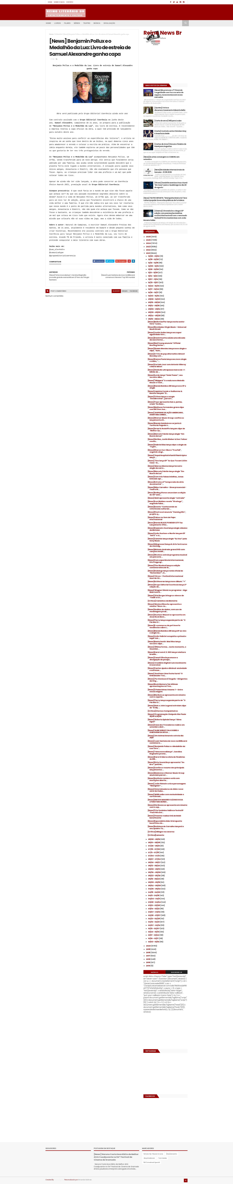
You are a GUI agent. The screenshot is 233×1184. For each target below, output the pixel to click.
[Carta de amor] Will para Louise (167, 120)
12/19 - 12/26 (153, 259)
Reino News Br (162, 32)
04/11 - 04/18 (153, 895)
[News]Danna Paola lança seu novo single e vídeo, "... (167, 360)
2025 (148, 240)
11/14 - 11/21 (153, 276)
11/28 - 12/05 (153, 269)
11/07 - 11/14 (153, 279)
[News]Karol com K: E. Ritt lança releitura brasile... (167, 653)
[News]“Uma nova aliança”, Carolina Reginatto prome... (165, 752)
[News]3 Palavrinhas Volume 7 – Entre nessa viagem (165, 690)
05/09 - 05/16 (154, 882)
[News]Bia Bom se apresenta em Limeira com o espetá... (166, 696)
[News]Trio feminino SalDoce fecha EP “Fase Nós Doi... (165, 811)
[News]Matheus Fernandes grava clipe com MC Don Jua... (166, 408)
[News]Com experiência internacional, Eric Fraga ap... (166, 561)
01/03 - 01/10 (153, 942)
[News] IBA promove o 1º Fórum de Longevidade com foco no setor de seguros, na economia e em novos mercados (168, 93)
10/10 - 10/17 (153, 292)
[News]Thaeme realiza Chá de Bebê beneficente (164, 817)
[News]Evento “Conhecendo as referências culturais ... (162, 508)
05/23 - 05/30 (154, 875)
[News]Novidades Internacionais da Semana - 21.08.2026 (169, 171)
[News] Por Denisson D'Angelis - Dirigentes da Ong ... (167, 680)
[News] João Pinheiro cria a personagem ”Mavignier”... (167, 784)
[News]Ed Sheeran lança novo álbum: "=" (167, 581)
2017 (148, 956)
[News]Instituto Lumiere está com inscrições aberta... (164, 779)
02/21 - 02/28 (154, 918)
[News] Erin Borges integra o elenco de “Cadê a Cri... (166, 596)
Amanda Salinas (85, 1180)
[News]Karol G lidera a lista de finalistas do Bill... (166, 758)
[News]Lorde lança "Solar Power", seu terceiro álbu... (165, 376)
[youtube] (177, 2)
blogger (116, 291)
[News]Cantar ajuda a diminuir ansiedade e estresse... (167, 669)
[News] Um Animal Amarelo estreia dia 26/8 (165, 736)
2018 (148, 952)
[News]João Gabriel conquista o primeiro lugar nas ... (167, 637)
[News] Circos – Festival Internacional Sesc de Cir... (165, 577)
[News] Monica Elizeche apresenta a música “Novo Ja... (164, 605)
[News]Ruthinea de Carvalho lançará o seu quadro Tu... (166, 827)
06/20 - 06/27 (154, 862)
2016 (148, 959)
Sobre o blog (59, 2)
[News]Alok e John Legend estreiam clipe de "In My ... (167, 706)
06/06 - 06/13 (154, 869)
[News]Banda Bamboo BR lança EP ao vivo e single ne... (167, 632)
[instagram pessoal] (183, 2)
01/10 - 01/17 (153, 938)
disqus (124, 291)
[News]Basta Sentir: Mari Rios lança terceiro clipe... (164, 642)
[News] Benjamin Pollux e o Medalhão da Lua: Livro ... (166, 747)
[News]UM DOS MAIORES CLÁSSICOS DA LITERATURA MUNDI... (165, 801)
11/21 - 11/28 (153, 272)
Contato (69, 2)
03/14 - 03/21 (154, 908)
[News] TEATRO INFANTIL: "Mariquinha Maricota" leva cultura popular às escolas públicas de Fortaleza (165, 199)
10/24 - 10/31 (153, 286)
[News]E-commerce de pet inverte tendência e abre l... (164, 626)
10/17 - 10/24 (153, 289)
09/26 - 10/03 (154, 299)
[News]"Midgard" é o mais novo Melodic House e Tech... (166, 381)
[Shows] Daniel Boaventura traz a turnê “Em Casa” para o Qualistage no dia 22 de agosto (170, 185)
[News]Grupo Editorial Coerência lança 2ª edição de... (167, 586)
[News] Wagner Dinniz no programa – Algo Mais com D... (167, 591)
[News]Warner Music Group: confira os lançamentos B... (166, 419)
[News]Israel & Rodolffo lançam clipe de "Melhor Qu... (166, 429)
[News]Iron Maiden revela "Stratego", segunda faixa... (165, 502)
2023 (148, 246)
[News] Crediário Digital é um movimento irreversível (167, 664)
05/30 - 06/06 (154, 872)
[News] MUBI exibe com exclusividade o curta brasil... (166, 795)
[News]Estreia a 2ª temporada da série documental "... (166, 483)
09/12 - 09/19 (154, 305)
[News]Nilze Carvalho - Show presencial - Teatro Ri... (167, 488)
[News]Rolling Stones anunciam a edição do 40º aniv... (167, 493)
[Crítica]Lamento (156, 835)
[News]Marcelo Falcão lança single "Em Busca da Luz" (166, 472)
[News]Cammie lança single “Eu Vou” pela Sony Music (167, 539)
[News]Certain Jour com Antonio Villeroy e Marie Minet (167, 365)
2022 (148, 250)
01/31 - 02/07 (154, 928)
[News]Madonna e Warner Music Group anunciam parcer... (166, 774)
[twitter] (174, 2)
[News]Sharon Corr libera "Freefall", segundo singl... (164, 451)
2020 (148, 946)
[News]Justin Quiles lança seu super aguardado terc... (165, 333)
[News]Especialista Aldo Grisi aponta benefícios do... (165, 822)
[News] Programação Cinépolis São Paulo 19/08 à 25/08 (167, 715)
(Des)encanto (171, 1154)
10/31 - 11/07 (153, 282)
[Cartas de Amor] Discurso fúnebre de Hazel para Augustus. (170, 145)
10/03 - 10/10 (153, 296)
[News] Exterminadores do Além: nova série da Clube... (165, 790)
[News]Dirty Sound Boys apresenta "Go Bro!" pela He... (166, 763)
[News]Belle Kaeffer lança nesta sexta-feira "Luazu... (166, 323)
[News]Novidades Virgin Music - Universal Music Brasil (167, 328)
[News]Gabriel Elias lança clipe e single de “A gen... (167, 445)
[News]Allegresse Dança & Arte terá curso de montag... (167, 545)
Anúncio (154, 972)
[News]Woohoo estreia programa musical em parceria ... (167, 556)
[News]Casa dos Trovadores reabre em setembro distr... (166, 726)
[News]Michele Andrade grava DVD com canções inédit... (166, 550)
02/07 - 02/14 (154, 925)
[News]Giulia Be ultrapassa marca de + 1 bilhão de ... (166, 371)
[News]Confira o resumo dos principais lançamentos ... (166, 768)
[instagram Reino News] (180, 2)
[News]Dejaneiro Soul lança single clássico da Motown (167, 529)
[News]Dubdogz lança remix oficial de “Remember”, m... (165, 572)
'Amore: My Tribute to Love (153, 1154)
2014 (148, 965)
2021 (148, 253)
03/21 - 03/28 (154, 905)
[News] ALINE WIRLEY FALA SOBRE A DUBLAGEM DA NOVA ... (163, 731)
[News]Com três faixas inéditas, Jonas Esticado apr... (165, 477)
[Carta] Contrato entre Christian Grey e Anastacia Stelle (170, 132)
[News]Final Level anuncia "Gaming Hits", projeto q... (167, 513)
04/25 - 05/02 (154, 889)
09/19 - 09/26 (154, 302)
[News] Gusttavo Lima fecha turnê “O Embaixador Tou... (165, 674)
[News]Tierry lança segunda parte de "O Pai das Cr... (166, 621)
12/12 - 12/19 (153, 263)
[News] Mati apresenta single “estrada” (166, 498)
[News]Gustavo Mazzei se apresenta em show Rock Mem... (166, 616)
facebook (133, 291)
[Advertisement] (158, 65)
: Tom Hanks (162, 1158)
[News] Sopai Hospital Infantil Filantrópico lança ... (167, 456)
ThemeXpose (59, 1180)
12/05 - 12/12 (153, 266)
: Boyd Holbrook (149, 1158)
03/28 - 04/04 (154, 902)
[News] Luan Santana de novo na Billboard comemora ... (167, 742)
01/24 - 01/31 (153, 932)
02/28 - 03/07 (154, 915)
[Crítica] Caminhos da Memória (162, 601)
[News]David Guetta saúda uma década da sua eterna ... (166, 339)
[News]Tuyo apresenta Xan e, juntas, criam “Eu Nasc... (165, 403)
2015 (148, 962)
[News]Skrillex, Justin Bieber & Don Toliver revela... (167, 440)
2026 (148, 236)
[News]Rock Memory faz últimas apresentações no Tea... (163, 685)
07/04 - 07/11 (154, 856)
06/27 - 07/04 (154, 859)
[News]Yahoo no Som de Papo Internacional (161, 518)
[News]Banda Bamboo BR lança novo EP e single (167, 387)
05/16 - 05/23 (154, 879)
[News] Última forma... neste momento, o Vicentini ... (167, 648)
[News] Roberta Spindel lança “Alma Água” (164, 720)
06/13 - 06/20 (154, 865)
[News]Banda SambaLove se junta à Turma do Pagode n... (164, 424)
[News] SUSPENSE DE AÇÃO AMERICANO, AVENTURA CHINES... (165, 413)
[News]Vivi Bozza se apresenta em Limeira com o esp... (167, 806)
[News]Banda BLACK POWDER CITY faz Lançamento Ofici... (165, 523)
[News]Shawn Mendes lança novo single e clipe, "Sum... (167, 349)
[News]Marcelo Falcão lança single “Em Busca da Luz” (166, 435)
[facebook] (170, 2)
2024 (148, 243)
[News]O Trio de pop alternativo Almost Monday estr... (166, 355)
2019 (148, 949)
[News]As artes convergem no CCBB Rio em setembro (161, 158)
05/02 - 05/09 (154, 885)
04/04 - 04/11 (154, 899)
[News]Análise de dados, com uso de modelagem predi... (165, 610)
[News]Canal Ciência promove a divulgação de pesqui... (163, 658)
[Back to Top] (185, 1180)
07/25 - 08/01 (154, 846)
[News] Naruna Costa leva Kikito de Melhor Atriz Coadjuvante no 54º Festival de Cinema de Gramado (116, 1157)
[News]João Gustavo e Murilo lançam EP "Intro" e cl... (166, 534)
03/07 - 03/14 (154, 912)
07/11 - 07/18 (153, 852)
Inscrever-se (176, 972)
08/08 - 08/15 (154, 839)
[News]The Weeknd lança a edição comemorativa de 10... (164, 566)
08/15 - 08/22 (154, 319)
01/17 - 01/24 (153, 935)
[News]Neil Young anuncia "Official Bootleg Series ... (164, 344)
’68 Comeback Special (151, 1162)
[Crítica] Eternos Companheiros (163, 711)
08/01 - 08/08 (154, 842)
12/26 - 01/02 (154, 256)
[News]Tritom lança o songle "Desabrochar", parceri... (161, 397)
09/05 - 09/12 (154, 309)
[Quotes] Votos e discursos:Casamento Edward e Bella (169, 108)
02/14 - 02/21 (154, 922)
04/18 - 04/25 (154, 892)
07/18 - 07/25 (154, 849)
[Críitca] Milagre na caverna (161, 832)
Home (50, 2)
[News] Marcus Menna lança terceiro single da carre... (165, 467)
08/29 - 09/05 (154, 312)
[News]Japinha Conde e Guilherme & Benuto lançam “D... (165, 392)
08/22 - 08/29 (154, 315)
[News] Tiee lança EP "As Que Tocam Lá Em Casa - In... (167, 461)
